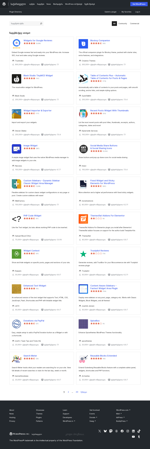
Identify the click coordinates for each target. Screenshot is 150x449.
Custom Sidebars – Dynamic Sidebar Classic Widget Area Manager (42, 181)
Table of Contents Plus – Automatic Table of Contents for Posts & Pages (108, 76)
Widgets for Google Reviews (38, 40)
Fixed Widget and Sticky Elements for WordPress (102, 181)
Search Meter (30, 355)
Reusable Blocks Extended (103, 355)
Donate (93, 417)
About (11, 410)
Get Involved (95, 410)
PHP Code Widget (32, 215)
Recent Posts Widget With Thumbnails (109, 110)
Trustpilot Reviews (99, 250)
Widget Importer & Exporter (38, 110)
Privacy (12, 421)
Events (92, 414)
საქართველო (37, 434)
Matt (119, 414)
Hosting (12, 417)
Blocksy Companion (100, 40)
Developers (67, 417)
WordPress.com (123, 410)
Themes (39, 414)
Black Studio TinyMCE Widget (38, 75)
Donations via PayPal (34, 320)
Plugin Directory (15, 12)
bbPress (120, 417)
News (11, 414)
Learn (65, 410)
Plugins (39, 417)
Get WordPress (139, 4)
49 (77, 392)
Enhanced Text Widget (35, 285)
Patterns (39, 421)
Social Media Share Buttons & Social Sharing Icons (103, 146)
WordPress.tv (69, 421)
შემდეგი (84, 392)
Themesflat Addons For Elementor (107, 215)
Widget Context (31, 250)
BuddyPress (122, 421)
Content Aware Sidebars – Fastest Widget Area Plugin (104, 287)
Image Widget (31, 145)
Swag (93, 421)
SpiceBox (95, 320)
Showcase (40, 410)
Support (66, 414)
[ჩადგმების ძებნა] (41, 23)
